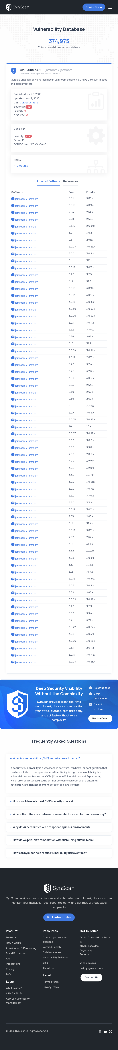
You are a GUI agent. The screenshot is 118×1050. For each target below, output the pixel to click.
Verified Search (52, 947)
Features (11, 937)
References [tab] (70, 181)
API (8, 958)
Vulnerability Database (56, 957)
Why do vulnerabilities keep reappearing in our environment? (51, 827)
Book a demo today (59, 917)
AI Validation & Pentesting (21, 948)
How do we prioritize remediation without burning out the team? (53, 840)
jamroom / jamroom (26, 199)
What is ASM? (14, 988)
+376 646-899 (88, 963)
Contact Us (91, 977)
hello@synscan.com (91, 968)
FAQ (8, 974)
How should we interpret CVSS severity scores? (43, 801)
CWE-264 (22, 165)
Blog (45, 962)
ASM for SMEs (14, 993)
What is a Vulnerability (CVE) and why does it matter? (46, 758)
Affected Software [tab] (48, 181)
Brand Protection (16, 953)
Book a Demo (94, 7)
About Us (48, 968)
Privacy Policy (51, 987)
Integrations (13, 963)
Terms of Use (51, 981)
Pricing (10, 969)
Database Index (52, 952)
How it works (13, 943)
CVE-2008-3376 (29, 102)
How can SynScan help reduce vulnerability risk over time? (50, 853)
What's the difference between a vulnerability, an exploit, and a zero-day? (59, 814)
